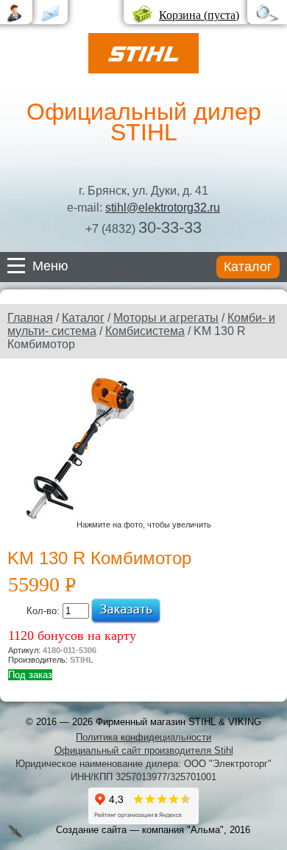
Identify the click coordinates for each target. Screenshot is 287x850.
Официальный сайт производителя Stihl (143, 750)
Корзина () (199, 15)
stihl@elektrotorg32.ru (162, 207)
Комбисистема (145, 331)
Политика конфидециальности (143, 737)
